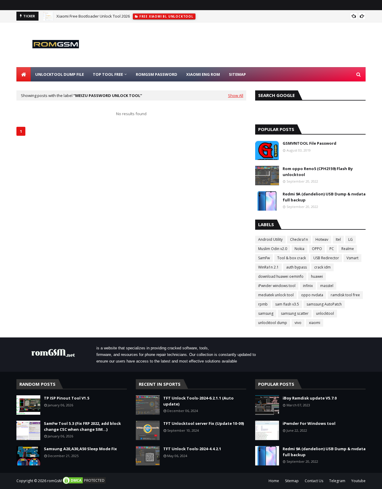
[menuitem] (23, 74)
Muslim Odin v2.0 (272, 248)
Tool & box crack (291, 257)
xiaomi (314, 322)
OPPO (317, 248)
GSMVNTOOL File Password (309, 143)
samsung (265, 313)
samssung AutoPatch (324, 304)
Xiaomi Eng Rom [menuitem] (203, 74)
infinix (308, 285)
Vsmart (352, 257)
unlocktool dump (272, 322)
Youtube (358, 480)
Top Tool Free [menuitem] (108, 74)
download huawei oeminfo (281, 276)
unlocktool (325, 313)
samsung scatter (295, 313)
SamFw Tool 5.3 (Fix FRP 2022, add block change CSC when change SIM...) (82, 426)
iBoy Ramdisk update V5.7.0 (310, 398)
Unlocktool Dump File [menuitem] (59, 74)
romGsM (54, 480)
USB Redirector (326, 257)
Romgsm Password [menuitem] (156, 74)
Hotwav (321, 239)
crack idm (322, 267)
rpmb (263, 304)
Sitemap (292, 480)
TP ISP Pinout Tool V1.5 (66, 398)
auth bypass (296, 267)
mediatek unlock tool (276, 294)
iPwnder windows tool (276, 285)
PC (331, 248)
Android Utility (270, 239)
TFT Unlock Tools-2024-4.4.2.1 (192, 448)
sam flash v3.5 (287, 304)
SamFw (264, 257)
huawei (317, 276)
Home (274, 480)
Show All (235, 95)
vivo (298, 322)
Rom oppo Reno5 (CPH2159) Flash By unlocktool (318, 171)
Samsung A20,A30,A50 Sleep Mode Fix (80, 448)
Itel (338, 239)
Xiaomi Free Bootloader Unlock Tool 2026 (93, 16)
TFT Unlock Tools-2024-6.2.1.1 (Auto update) (198, 401)
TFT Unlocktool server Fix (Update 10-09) (203, 423)
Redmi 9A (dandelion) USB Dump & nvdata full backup (324, 197)
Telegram (337, 480)
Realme (347, 248)
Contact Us (314, 480)
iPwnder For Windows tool (309, 423)
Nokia (299, 248)
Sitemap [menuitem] (237, 74)
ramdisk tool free (345, 294)
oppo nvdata (312, 294)
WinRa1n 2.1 (268, 267)
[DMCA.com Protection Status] (84, 483)
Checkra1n (299, 239)
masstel (326, 285)
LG (350, 239)
